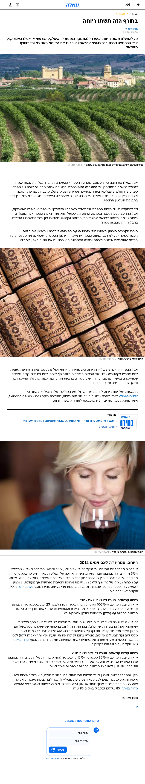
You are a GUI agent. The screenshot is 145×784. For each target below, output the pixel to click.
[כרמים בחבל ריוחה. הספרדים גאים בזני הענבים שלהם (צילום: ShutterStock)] (72, 111)
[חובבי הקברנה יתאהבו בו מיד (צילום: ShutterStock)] (72, 498)
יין (137, 707)
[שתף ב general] (11, 5)
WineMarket (128, 396)
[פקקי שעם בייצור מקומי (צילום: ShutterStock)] (72, 305)
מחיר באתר (20, 640)
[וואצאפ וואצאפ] (17, 5)
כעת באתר (25, 587)
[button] (127, 4)
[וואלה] (72, 5)
